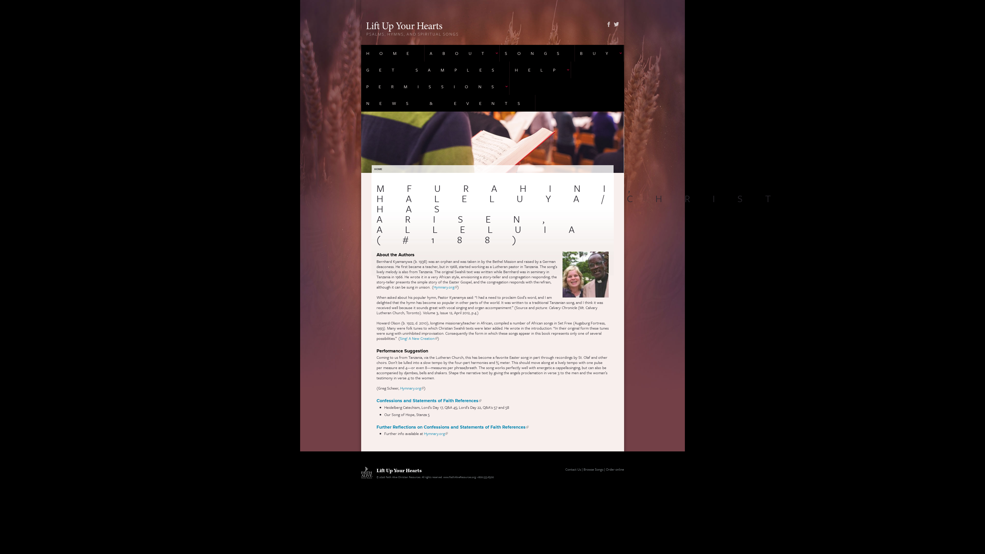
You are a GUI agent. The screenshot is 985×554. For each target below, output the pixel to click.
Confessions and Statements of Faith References (429, 400)
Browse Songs (593, 469)
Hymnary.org (445, 287)
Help (540, 70)
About (462, 53)
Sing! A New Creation (419, 338)
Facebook (608, 24)
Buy (599, 53)
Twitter (616, 24)
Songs (537, 53)
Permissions (435, 86)
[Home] (412, 28)
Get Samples (435, 70)
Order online (615, 469)
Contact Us (573, 469)
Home (392, 53)
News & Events (448, 103)
